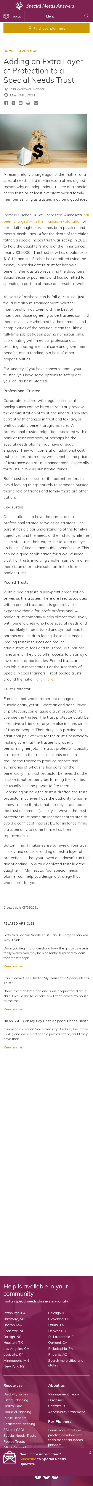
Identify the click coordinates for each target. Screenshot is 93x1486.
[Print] (28, 102)
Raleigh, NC (12, 1336)
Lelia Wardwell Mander (26, 89)
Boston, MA (12, 1325)
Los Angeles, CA (16, 1348)
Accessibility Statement (66, 1412)
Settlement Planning (19, 1424)
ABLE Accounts (15, 1447)
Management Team (63, 1394)
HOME (8, 51)
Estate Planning (15, 1400)
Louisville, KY (13, 1354)
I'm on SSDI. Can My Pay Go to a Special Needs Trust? (45, 1021)
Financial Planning (17, 1412)
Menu (50, 16)
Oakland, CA (57, 1342)
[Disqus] (46, 1107)
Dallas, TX (56, 1325)
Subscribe (27, 1459)
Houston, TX (13, 1342)
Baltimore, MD (14, 1319)
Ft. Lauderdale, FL (61, 1336)
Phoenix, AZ (57, 1354)
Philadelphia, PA (60, 1348)
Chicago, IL (56, 1313)
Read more (12, 966)
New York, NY (13, 1366)
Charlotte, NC (13, 1331)
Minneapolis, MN (16, 1360)
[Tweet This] (13, 103)
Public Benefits (15, 1418)
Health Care (12, 1406)
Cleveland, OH (59, 1319)
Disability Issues (15, 1394)
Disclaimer (56, 1400)
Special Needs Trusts (19, 1435)
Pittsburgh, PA (14, 1313)
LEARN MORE (28, 51)
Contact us (56, 1406)
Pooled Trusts (14, 1441)
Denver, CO (57, 1331)
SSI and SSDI (13, 1429)
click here (44, 679)
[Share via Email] (36, 102)
